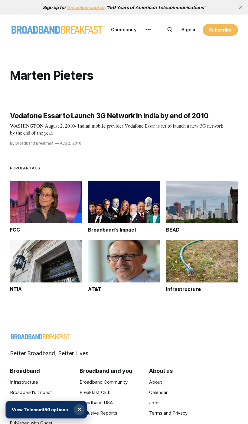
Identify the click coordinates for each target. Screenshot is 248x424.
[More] (148, 30)
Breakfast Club (95, 392)
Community (124, 29)
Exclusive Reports (98, 413)
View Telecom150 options (40, 409)
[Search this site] (170, 30)
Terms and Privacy (168, 413)
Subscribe (220, 30)
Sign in (189, 29)
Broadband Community (104, 382)
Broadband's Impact (31, 392)
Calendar (158, 392)
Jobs (154, 403)
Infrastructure (24, 382)
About (155, 382)
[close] (241, 7)
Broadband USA (96, 403)
